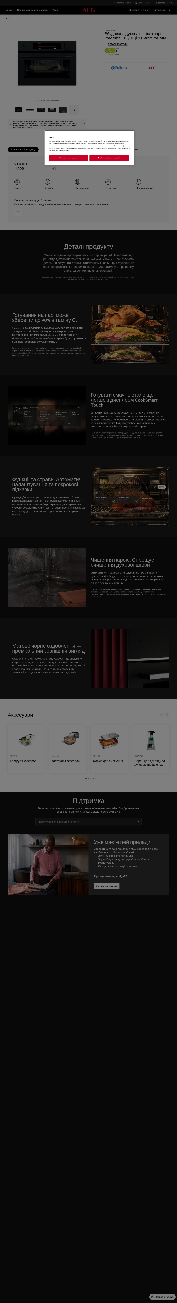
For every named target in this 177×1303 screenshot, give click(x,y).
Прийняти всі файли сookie (109, 158)
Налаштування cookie (68, 158)
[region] (89, 147)
